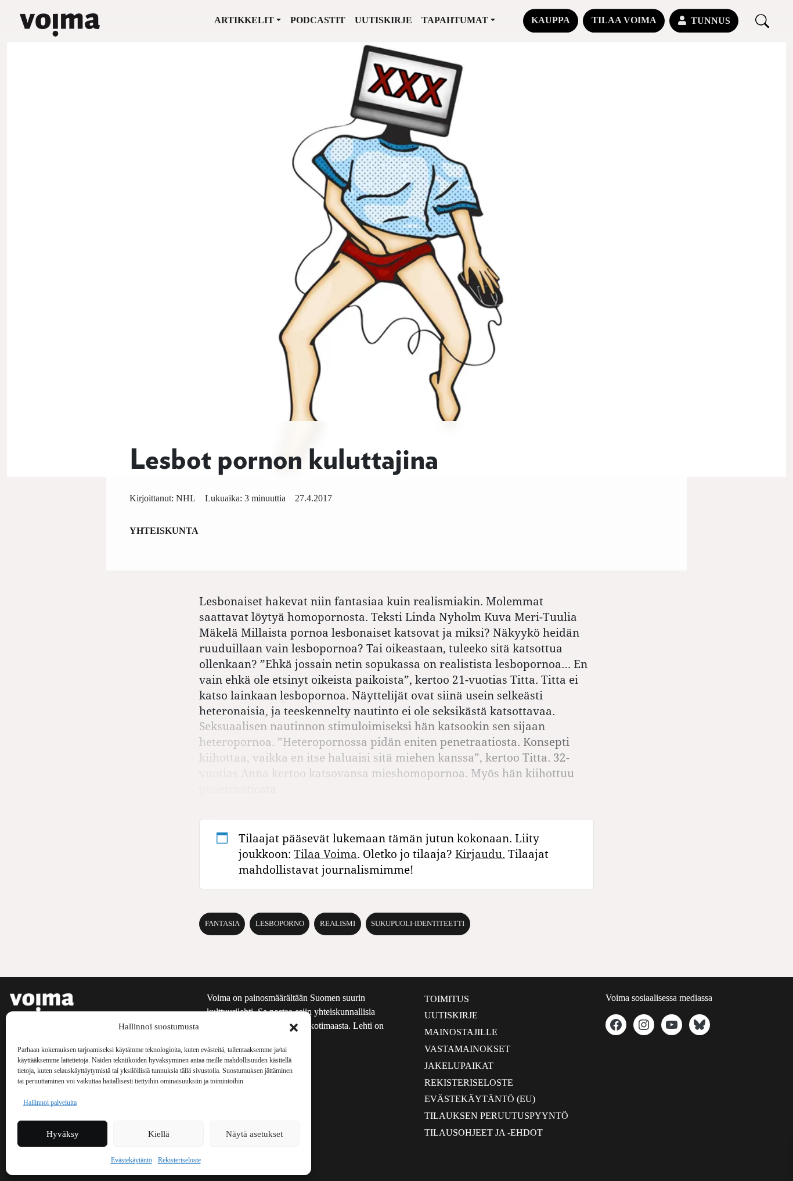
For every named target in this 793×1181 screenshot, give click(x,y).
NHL (186, 498)
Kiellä (159, 1134)
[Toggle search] (762, 20)
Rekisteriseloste (179, 1160)
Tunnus (710, 21)
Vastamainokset (467, 1049)
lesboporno (279, 924)
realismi (337, 924)
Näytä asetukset (254, 1134)
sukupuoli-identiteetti (417, 924)
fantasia (222, 924)
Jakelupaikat (458, 1066)
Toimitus (446, 999)
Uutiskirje (383, 20)
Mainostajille (461, 1032)
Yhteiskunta (164, 531)
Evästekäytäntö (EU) (479, 1099)
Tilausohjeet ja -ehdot (483, 1132)
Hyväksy (62, 1134)
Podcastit (317, 20)
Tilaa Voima (624, 20)
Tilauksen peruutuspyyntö (496, 1116)
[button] (294, 1026)
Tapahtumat (454, 20)
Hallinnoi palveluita (50, 1103)
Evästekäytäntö (131, 1160)
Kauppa (550, 20)
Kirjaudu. (480, 853)
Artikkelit (244, 20)
